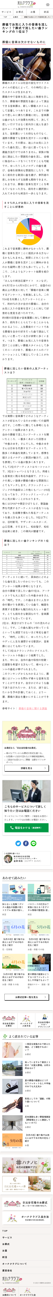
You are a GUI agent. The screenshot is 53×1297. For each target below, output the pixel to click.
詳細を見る (26, 768)
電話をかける (29, 827)
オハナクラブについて (14, 1263)
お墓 (33, 12)
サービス (6, 12)
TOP (5, 1230)
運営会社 (7, 1270)
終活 (46, 12)
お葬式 (19, 12)
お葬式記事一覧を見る (26, 997)
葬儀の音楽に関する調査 (33, 708)
